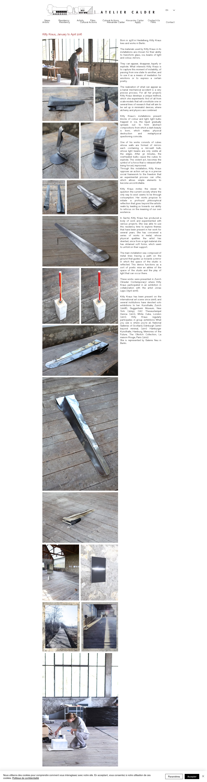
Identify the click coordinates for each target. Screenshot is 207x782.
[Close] (203, 776)
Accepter (191, 776)
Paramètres (174, 776)
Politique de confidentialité (25, 778)
